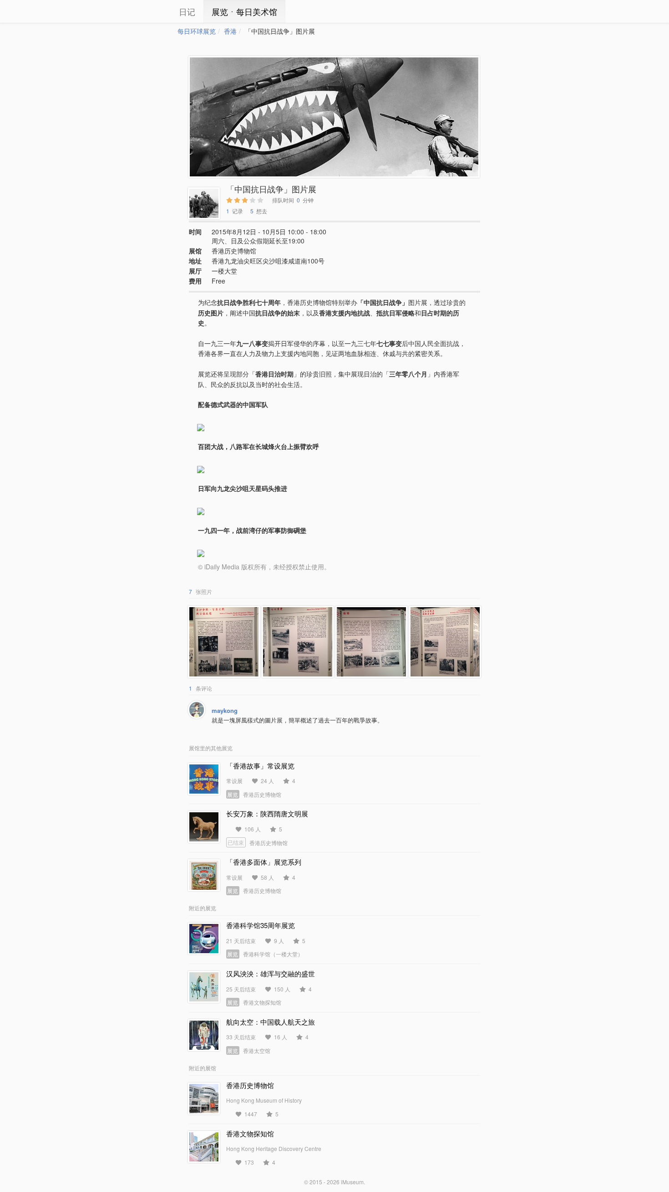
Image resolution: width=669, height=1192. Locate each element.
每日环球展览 (196, 31)
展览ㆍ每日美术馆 (244, 11)
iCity (150, 11)
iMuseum (352, 1182)
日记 (187, 11)
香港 (230, 31)
